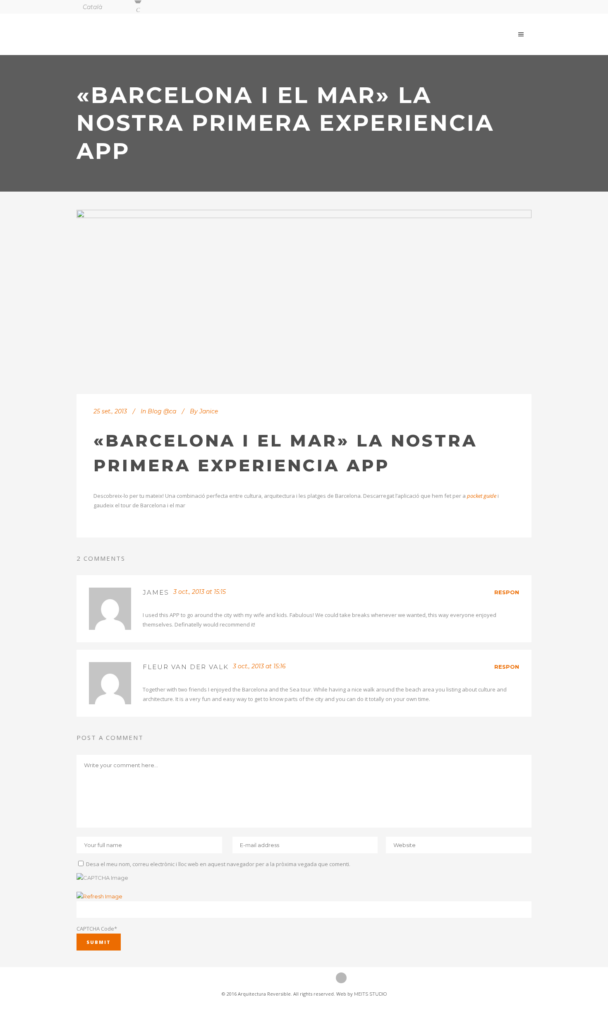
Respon (506, 592)
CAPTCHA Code (95, 928)
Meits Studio (370, 994)
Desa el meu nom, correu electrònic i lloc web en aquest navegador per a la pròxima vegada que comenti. (218, 864)
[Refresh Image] (99, 896)
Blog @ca (162, 411)
